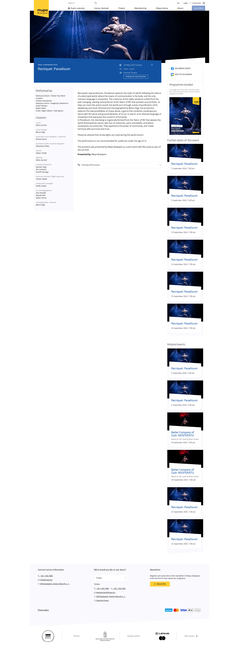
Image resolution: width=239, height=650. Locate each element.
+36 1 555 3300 (102, 588)
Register (161, 584)
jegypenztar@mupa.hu (105, 592)
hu (178, 3)
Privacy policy (43, 610)
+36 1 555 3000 (46, 576)
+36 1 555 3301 (119, 588)
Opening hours (102, 600)
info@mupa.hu (46, 580)
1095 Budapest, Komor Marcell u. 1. (54, 584)
